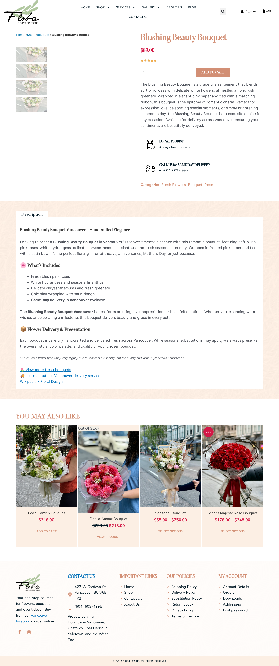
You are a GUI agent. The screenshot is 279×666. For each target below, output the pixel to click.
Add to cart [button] (47, 531)
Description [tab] (32, 214)
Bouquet (43, 35)
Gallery (148, 7)
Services (123, 7)
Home (85, 7)
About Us (174, 7)
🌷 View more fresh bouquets (45, 370)
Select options (170, 531)
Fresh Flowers (173, 184)
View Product (108, 537)
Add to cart (213, 72)
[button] (223, 11)
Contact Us (138, 17)
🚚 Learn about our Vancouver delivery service (60, 376)
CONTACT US (81, 576)
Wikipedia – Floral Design (41, 381)
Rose (208, 184)
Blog (192, 7)
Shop (100, 7)
